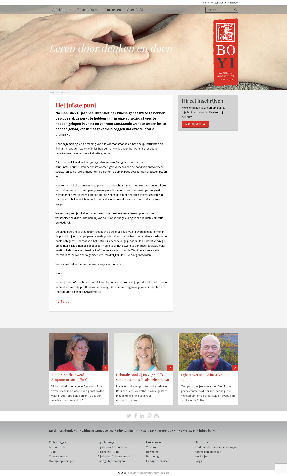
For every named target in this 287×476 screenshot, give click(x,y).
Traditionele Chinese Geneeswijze (216, 447)
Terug (65, 301)
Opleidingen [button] (61, 9)
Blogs (51, 92)
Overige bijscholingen (111, 461)
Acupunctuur (57, 447)
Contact (219, 2)
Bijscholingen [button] (88, 9)
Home (206, 2)
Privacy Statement (149, 472)
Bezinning (152, 456)
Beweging (152, 452)
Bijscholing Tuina (108, 452)
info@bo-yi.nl (209, 430)
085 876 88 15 (185, 430)
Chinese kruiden (59, 456)
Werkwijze (201, 456)
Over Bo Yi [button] (135, 9)
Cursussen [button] (113, 9)
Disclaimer (133, 472)
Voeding (151, 447)
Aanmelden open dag (208, 452)
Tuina (52, 452)
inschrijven (193, 124)
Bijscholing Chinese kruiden (115, 456)
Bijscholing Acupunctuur (113, 447)
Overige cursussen (157, 461)
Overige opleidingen (61, 461)
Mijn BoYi (233, 2)
